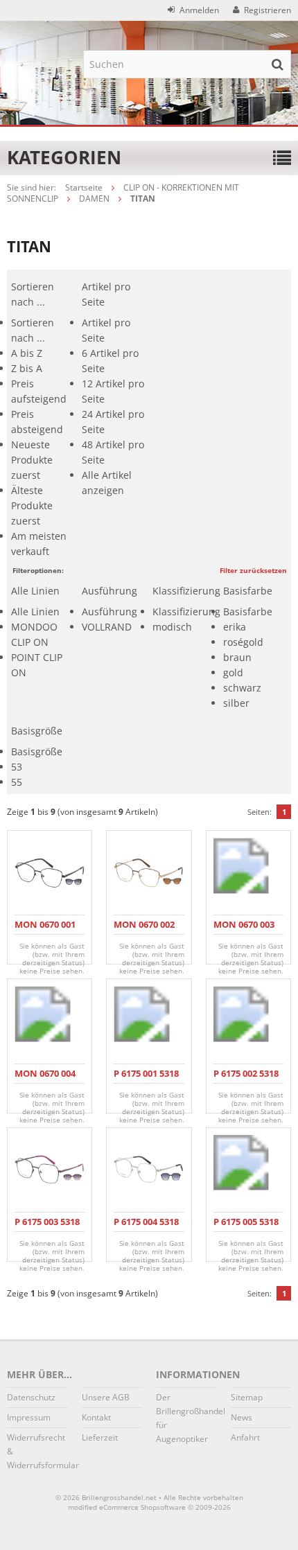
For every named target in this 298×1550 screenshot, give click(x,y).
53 (16, 766)
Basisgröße (36, 751)
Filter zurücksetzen (253, 570)
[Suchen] (277, 64)
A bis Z (26, 353)
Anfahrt (245, 1437)
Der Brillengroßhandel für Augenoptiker (186, 1418)
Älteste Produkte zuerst (32, 505)
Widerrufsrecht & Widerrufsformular (37, 1451)
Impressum (29, 1417)
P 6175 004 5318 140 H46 (146, 1227)
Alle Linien (35, 611)
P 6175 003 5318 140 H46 (47, 1227)
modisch (172, 626)
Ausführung (109, 611)
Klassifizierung (186, 611)
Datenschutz (31, 1397)
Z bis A (26, 368)
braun (237, 657)
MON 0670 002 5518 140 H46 (144, 930)
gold (233, 672)
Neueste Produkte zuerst (32, 460)
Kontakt (96, 1417)
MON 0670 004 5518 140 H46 (45, 1079)
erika (234, 626)
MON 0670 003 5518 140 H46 (243, 930)
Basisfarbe (247, 611)
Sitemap (247, 1397)
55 (16, 782)
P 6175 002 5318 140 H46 (246, 1079)
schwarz (242, 687)
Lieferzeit (100, 1437)
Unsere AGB (106, 1397)
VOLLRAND (107, 626)
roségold (243, 642)
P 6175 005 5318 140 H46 (246, 1227)
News (241, 1417)
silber (236, 703)
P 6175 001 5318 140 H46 (146, 1079)
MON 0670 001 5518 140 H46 (45, 930)
